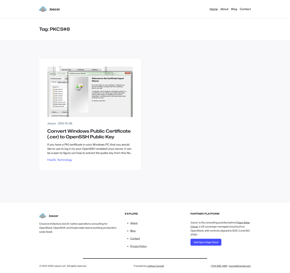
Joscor (54, 9)
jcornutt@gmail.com (240, 265)
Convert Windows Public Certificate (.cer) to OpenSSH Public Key (89, 134)
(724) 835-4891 (219, 265)
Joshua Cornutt (155, 265)
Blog (133, 231)
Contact (135, 238)
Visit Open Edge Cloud (206, 242)
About (133, 223)
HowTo (51, 160)
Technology (64, 160)
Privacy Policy (138, 246)
